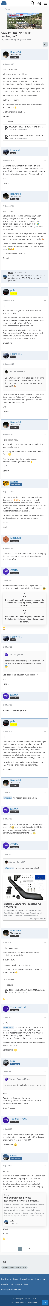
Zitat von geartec (15, 654)
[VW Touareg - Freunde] (4, 3)
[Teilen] (45, 44)
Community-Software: (24, 1302)
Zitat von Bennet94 (16, 371)
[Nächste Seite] (28, 1249)
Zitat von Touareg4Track (19, 1079)
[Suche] (32, 3)
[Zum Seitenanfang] (45, 1302)
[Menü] (45, 3)
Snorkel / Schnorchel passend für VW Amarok (22, 905)
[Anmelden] (39, 3)
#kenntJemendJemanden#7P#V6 (14, 1267)
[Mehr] (44, 64)
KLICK (16, 500)
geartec (8, 798)
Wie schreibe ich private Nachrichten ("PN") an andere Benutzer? (20, 1200)
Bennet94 (8, 39)
